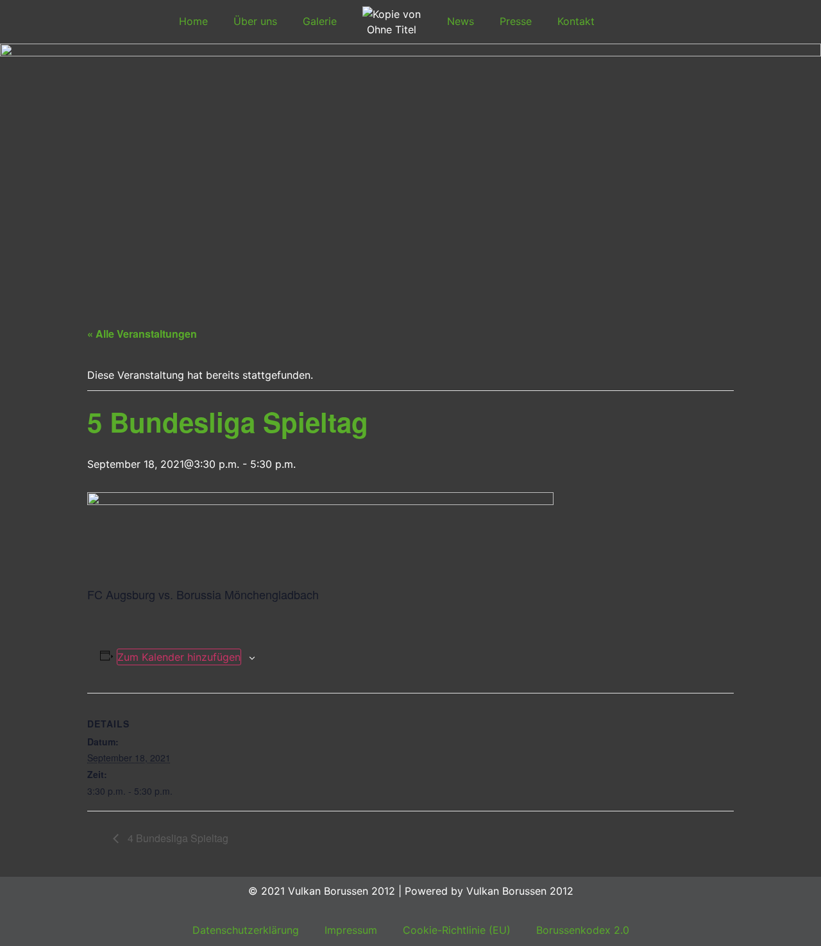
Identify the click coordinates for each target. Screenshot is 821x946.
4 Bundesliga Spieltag (176, 838)
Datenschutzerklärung (245, 930)
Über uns (255, 21)
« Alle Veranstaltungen (142, 333)
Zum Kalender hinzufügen (179, 657)
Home (193, 21)
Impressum (351, 930)
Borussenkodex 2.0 (582, 930)
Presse (516, 21)
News (460, 21)
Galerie (320, 21)
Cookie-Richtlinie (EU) (457, 930)
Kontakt (576, 21)
